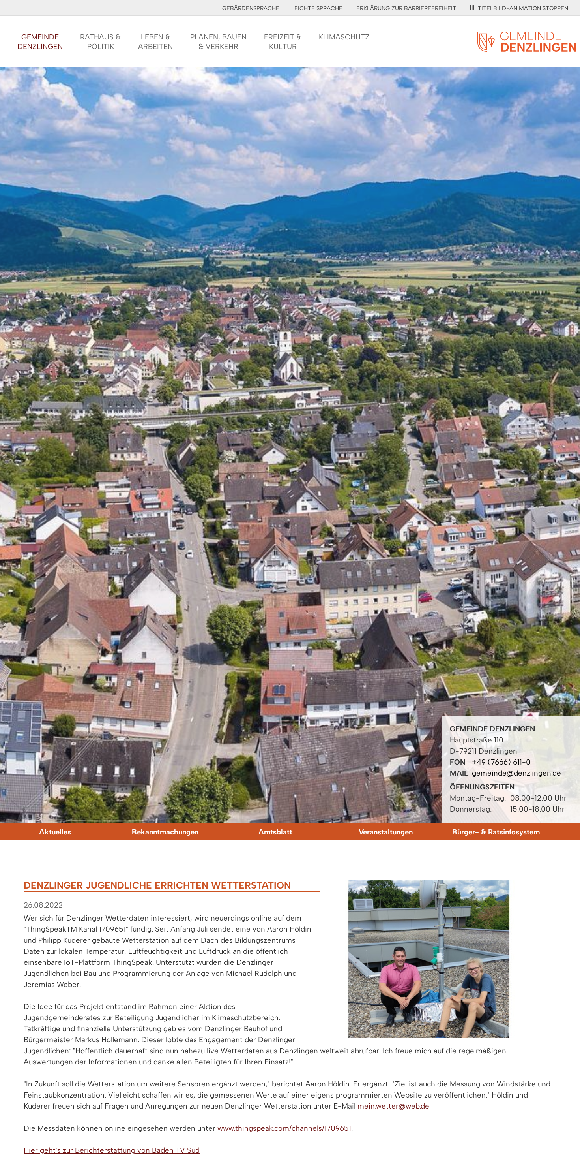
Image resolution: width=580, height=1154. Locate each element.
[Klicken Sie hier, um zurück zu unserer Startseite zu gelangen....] (526, 47)
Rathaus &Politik (100, 41)
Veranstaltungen (386, 831)
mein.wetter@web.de (393, 1106)
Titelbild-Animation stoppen (523, 8)
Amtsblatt (275, 831)
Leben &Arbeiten (155, 41)
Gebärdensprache (250, 8)
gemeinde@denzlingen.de (516, 773)
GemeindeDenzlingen (40, 41)
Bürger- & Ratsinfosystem (496, 831)
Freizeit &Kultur (282, 41)
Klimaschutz (344, 36)
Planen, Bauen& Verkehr (218, 41)
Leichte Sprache (316, 8)
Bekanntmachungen (165, 831)
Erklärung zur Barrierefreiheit (406, 8)
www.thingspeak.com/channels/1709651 (284, 1128)
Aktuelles (55, 831)
